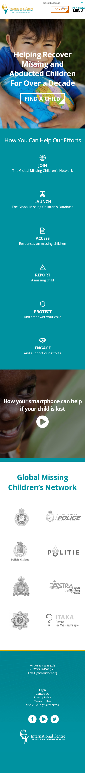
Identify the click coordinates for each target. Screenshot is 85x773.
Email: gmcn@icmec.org (42, 673)
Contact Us (42, 693)
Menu (78, 10)
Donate (59, 9)
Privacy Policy (42, 697)
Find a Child (42, 98)
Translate (77, 8)
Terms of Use (42, 701)
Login (42, 690)
